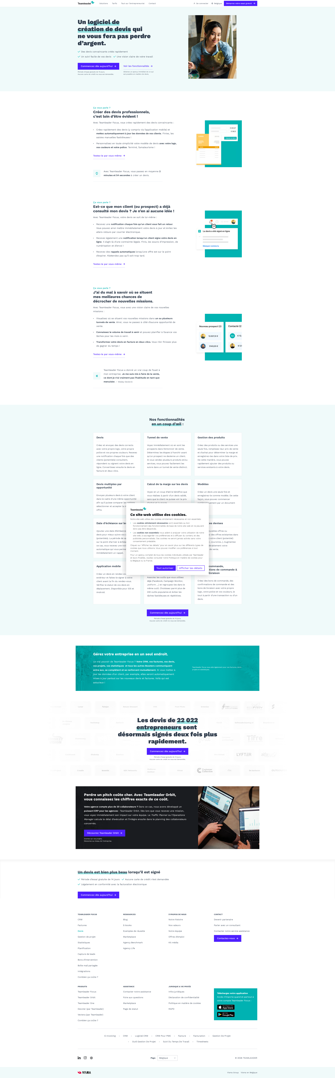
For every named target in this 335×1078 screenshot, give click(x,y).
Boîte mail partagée (87, 965)
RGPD (171, 1009)
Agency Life (129, 948)
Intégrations (84, 971)
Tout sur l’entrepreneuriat (132, 3)
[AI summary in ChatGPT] (91, 1058)
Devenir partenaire (223, 919)
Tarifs (114, 3)
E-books (127, 925)
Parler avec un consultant (227, 925)
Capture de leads (86, 954)
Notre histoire (176, 919)
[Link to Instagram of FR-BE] (85, 1057)
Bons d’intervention (88, 960)
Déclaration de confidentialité (184, 997)
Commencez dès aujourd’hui (97, 66)
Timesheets (202, 1041)
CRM (80, 919)
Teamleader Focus (87, 991)
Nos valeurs (174, 925)
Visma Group (233, 1072)
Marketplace (129, 937)
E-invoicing (110, 1036)
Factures (82, 925)
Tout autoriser (164, 568)
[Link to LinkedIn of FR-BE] (79, 1057)
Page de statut (130, 1009)
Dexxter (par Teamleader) (91, 1009)
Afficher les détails (190, 568)
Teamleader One (86, 1003)
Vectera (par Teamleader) (90, 1014)
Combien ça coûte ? (88, 977)
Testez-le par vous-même (107, 155)
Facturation (199, 1036)
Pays (153, 1058)
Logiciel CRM (141, 1036)
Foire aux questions (133, 997)
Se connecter (202, 3)
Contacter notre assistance (137, 991)
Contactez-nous (226, 938)
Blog (125, 919)
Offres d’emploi (176, 937)
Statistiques (84, 942)
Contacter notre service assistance (232, 931)
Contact (152, 3)
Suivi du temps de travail (176, 1041)
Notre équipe (175, 931)
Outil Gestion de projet (144, 1041)
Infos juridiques (176, 991)
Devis (80, 931)
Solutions (103, 3)
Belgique (218, 3)
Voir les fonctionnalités (136, 66)
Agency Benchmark (133, 942)
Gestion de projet (87, 937)
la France (148, 561)
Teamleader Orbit (86, 997)
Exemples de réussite (134, 931)
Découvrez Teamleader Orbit (103, 833)
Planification (84, 948)
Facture (182, 1036)
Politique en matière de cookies (185, 1003)
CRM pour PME (163, 1036)
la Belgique (135, 561)
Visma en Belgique (249, 1072)
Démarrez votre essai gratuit (239, 3)
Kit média (173, 942)
